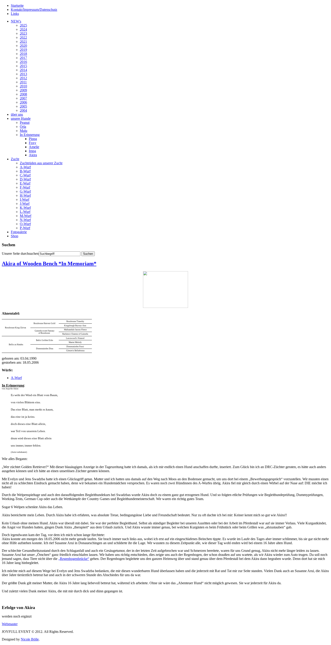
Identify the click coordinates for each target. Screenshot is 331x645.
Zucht (15, 159)
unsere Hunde (21, 118)
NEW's (16, 21)
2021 (23, 41)
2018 (23, 54)
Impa (32, 151)
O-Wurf (25, 224)
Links (15, 14)
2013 (23, 74)
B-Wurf (25, 171)
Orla (23, 127)
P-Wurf (25, 228)
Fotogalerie (19, 232)
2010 (23, 86)
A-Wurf (25, 167)
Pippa (33, 139)
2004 (23, 110)
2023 (23, 33)
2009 (23, 90)
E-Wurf (25, 183)
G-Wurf (25, 191)
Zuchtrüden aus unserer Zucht (41, 163)
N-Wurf (25, 220)
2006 (23, 102)
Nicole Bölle (30, 639)
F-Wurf (25, 187)
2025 (23, 25)
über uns (17, 114)
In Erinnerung (30, 135)
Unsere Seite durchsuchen (20, 253)
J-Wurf (24, 203)
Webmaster (10, 624)
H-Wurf (25, 195)
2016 (23, 62)
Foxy (32, 143)
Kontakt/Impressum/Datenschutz (34, 9)
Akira (33, 155)
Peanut (24, 122)
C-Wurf (25, 175)
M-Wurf (25, 216)
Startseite (17, 5)
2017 (23, 58)
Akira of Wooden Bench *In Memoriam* (49, 263)
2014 (23, 70)
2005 (23, 106)
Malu (23, 131)
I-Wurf (24, 199)
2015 (23, 66)
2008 (23, 94)
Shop (14, 236)
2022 (23, 37)
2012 (23, 78)
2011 (23, 82)
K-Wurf (25, 208)
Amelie (34, 147)
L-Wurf (25, 212)
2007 (23, 98)
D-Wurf (25, 179)
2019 (23, 50)
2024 (23, 29)
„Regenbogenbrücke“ (73, 559)
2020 (23, 45)
